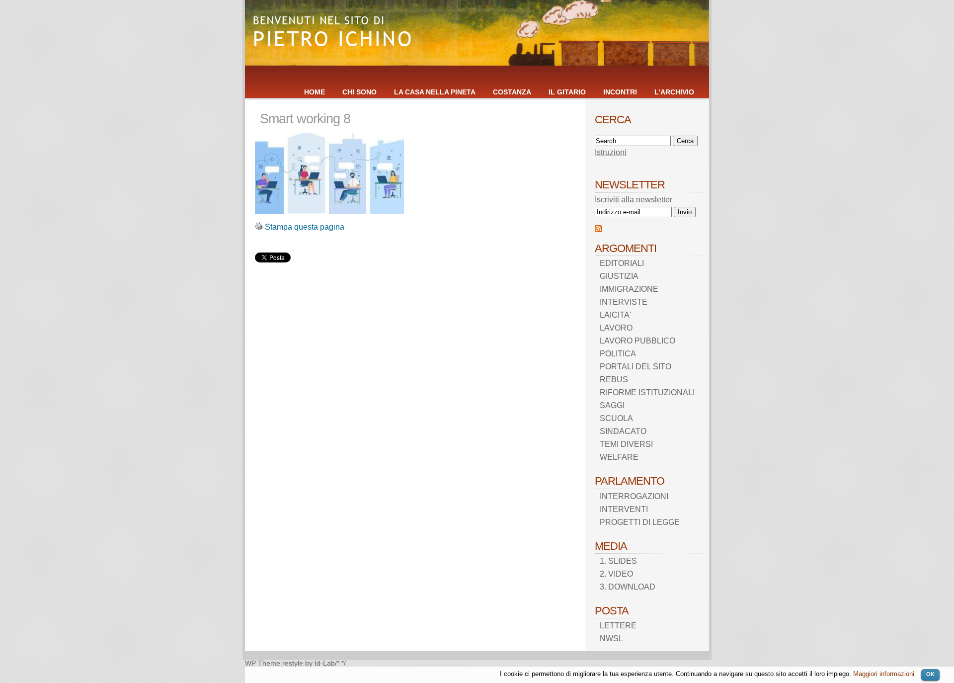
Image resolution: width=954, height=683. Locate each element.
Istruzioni (611, 152)
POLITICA (618, 353)
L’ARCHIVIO (674, 92)
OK (930, 674)
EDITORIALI (622, 263)
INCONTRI (620, 92)
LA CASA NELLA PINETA (435, 92)
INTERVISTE (623, 302)
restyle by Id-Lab (308, 663)
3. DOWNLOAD (627, 587)
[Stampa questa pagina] (259, 227)
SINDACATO (623, 431)
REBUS (614, 379)
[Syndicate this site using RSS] (598, 229)
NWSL (611, 638)
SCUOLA (616, 418)
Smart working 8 (305, 118)
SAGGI (612, 405)
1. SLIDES (618, 561)
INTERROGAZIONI (634, 496)
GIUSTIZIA (619, 276)
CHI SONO (359, 92)
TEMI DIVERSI (626, 444)
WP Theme (262, 663)
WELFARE (619, 457)
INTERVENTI (624, 509)
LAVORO (616, 328)
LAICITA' (615, 315)
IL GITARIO (567, 92)
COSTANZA (512, 92)
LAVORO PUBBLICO (637, 341)
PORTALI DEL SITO (635, 366)
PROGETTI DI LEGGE (640, 522)
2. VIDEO (616, 574)
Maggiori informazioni (883, 674)
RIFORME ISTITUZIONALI (647, 392)
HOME (314, 92)
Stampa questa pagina (304, 227)
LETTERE (618, 625)
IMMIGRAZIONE (629, 289)
